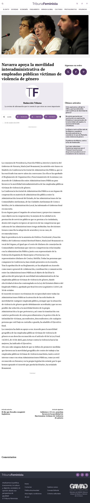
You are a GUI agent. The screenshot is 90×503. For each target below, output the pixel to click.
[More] (60, 117)
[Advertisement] (32, 143)
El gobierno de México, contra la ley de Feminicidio (76, 141)
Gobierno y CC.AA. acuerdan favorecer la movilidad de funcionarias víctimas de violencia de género (49, 415)
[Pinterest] (87, 4)
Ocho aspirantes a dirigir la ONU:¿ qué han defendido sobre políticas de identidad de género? (76, 109)
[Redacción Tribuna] (32, 92)
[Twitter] (77, 4)
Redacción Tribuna (32, 103)
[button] (2, 3)
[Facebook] (82, 4)
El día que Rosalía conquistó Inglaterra (13, 413)
